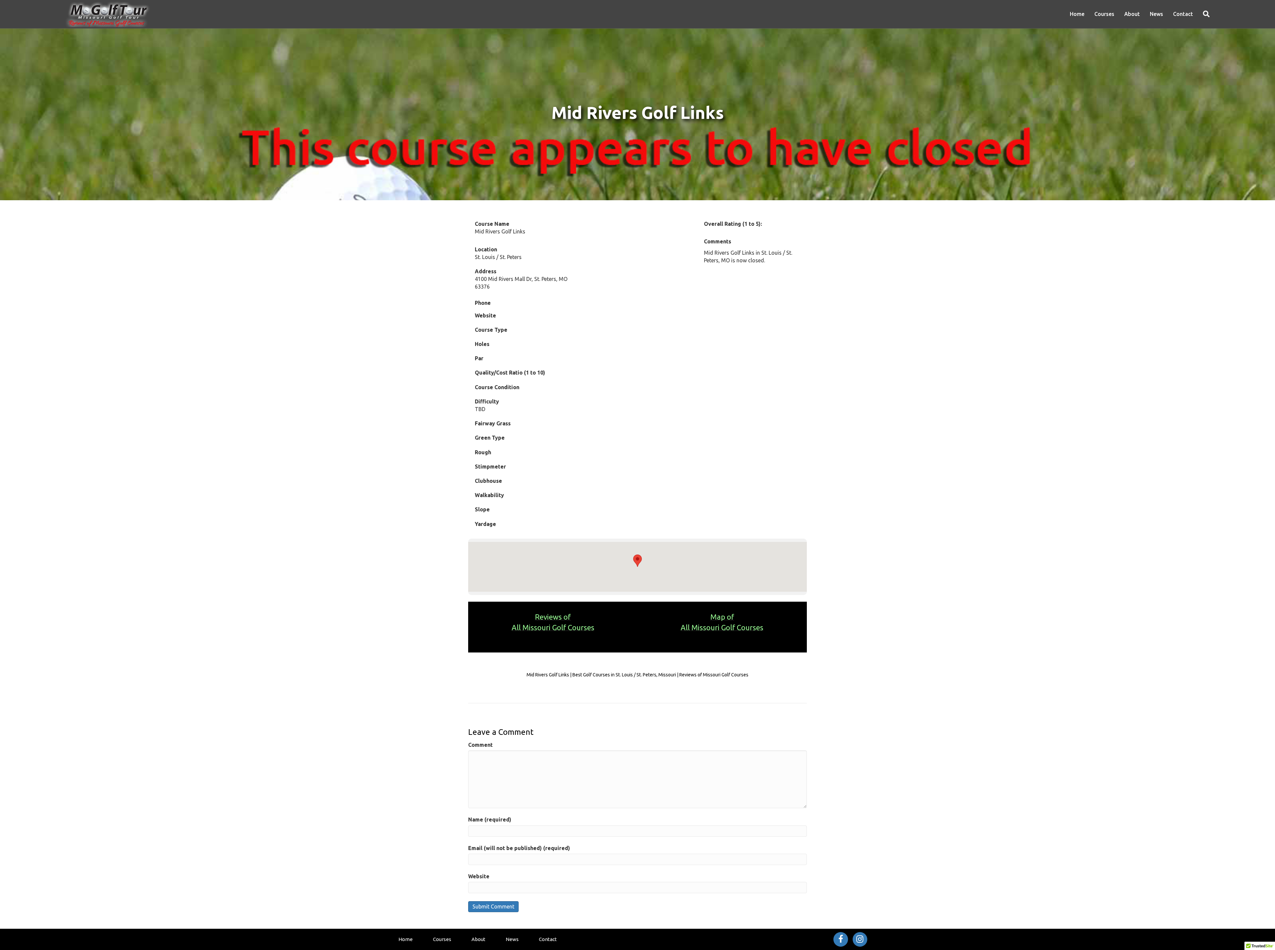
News (1156, 14)
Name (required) (489, 819)
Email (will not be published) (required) (519, 848)
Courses (1104, 14)
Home (1077, 14)
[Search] (1204, 14)
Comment (480, 745)
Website (478, 876)
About (1132, 14)
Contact (1183, 14)
